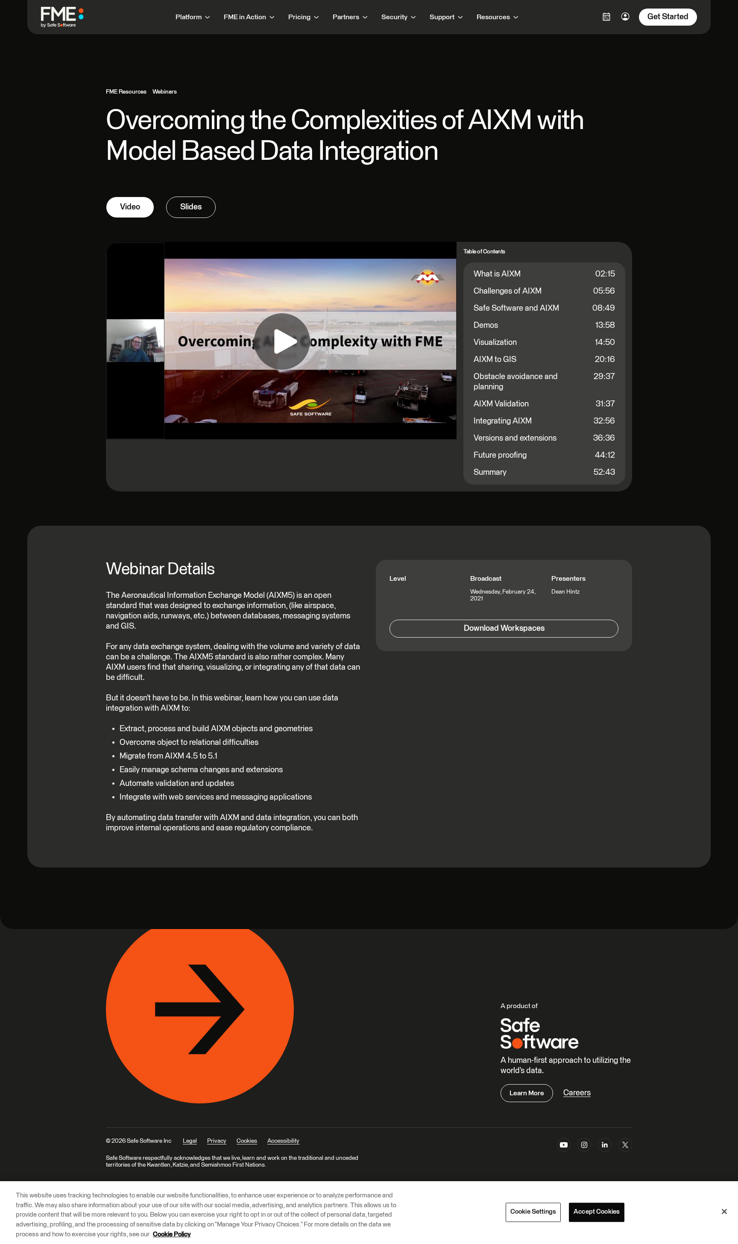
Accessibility (283, 1141)
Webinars (164, 92)
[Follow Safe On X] (625, 1146)
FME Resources (126, 92)
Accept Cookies (597, 1212)
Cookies (247, 1141)
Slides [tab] (191, 207)
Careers (577, 1093)
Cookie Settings (533, 1212)
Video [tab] (130, 207)
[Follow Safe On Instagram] (584, 1146)
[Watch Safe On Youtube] (564, 1146)
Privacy (216, 1141)
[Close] (724, 1211)
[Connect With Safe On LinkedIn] (605, 1146)
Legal (190, 1141)
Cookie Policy (172, 1234)
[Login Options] (606, 17)
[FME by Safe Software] (71, 17)
